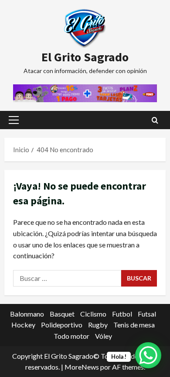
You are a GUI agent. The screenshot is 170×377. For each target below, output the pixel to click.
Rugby (98, 324)
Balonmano (27, 314)
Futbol (122, 314)
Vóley (103, 336)
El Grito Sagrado (85, 57)
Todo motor (71, 336)
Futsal (147, 314)
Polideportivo (61, 324)
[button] (13, 120)
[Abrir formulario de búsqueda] (155, 120)
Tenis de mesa (134, 324)
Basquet (62, 314)
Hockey (23, 324)
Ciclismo (93, 314)
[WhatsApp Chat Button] (148, 355)
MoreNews (82, 367)
